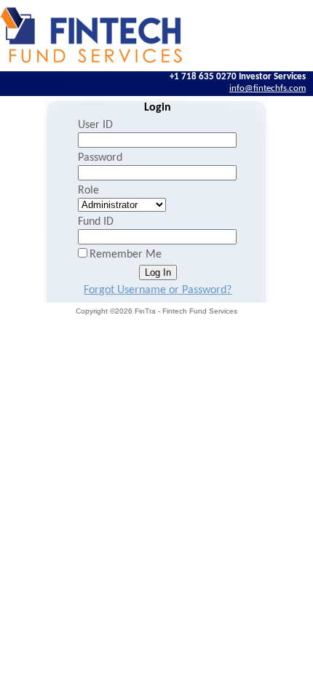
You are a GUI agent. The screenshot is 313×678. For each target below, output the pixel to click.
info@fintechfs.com (267, 88)
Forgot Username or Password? (157, 290)
